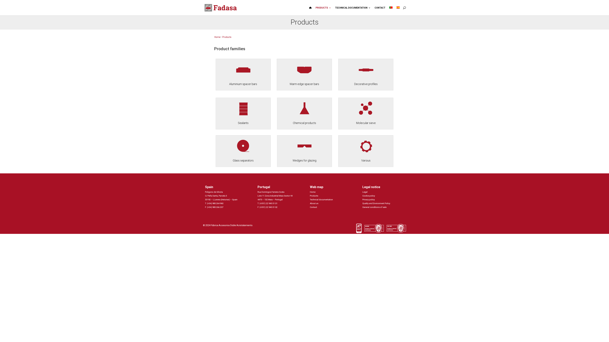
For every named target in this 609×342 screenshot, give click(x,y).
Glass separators (243, 160)
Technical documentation (321, 199)
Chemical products (304, 123)
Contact (313, 207)
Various (365, 160)
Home (217, 37)
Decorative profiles (366, 84)
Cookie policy (368, 196)
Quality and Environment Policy (376, 203)
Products (226, 37)
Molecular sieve (366, 123)
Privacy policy (368, 199)
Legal (364, 192)
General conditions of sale (374, 207)
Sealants (243, 123)
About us (314, 203)
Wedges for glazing (304, 160)
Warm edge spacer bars (304, 84)
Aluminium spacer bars (243, 84)
